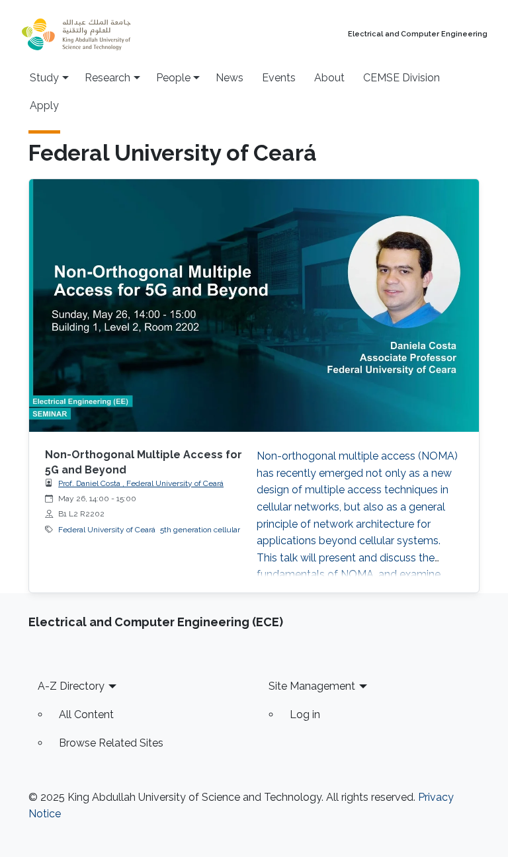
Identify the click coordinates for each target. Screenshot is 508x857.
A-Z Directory (71, 686)
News (229, 77)
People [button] (173, 77)
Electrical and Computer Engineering (417, 34)
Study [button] (44, 77)
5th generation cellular (200, 529)
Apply (44, 105)
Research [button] (107, 77)
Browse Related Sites (111, 743)
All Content (86, 714)
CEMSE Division (401, 77)
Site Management (312, 686)
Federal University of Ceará (106, 529)
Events (279, 77)
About (329, 77)
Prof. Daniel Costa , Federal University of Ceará (141, 483)
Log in (305, 714)
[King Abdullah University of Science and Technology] (105, 34)
